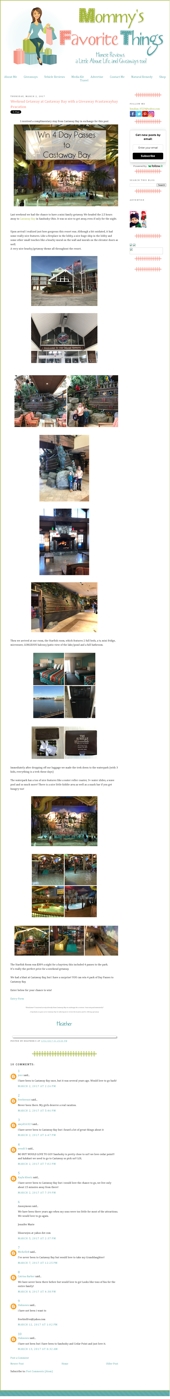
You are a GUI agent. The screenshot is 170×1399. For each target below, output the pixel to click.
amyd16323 (25, 1124)
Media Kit (77, 77)
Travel (84, 80)
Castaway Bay (27, 219)
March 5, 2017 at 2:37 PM (37, 1238)
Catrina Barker (26, 1276)
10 (20, 1334)
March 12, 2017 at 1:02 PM (38, 1324)
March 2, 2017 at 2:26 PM (37, 1086)
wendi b (22, 1148)
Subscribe (148, 156)
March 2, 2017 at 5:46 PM (37, 1111)
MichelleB (23, 1252)
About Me (10, 77)
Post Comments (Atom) (39, 1371)
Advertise (96, 77)
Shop (162, 77)
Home (65, 1364)
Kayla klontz (25, 1177)
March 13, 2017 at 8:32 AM (38, 1349)
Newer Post (17, 1364)
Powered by (140, 166)
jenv (20, 1075)
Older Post (112, 1364)
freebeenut (24, 1100)
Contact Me (117, 77)
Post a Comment (19, 1358)
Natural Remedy (142, 77)
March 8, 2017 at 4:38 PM (37, 1292)
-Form (20, 999)
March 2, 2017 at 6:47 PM (37, 1135)
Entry (13, 999)
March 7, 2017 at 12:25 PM (38, 1263)
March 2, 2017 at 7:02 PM (37, 1164)
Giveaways (31, 77)
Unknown (23, 1305)
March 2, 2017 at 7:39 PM (37, 1193)
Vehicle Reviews (54, 77)
